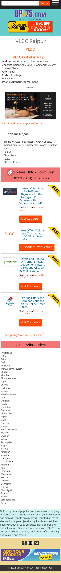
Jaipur (4, 381)
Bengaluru (6, 365)
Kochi (3, 502)
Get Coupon (30, 219)
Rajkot (4, 416)
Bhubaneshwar (8, 378)
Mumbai (5, 375)
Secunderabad (8, 499)
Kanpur (4, 477)
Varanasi (5, 480)
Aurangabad (7, 442)
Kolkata (4, 391)
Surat (3, 419)
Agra (3, 467)
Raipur (4, 359)
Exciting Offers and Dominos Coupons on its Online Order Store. (33, 302)
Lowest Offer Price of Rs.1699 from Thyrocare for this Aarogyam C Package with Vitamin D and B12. (31, 196)
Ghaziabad (6, 474)
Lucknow (5, 387)
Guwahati (6, 410)
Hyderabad (6, 352)
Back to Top (51, 568)
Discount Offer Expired (37, 247)
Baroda (4, 496)
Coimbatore (7, 461)
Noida (4, 403)
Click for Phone (29, 82)
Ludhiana (5, 458)
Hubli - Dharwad (9, 429)
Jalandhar (5, 454)
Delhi (3, 362)
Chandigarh (6, 490)
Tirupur (4, 493)
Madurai (5, 464)
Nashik (4, 448)
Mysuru (5, 432)
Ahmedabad (7, 413)
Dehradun (6, 483)
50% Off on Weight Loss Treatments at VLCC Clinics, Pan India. (32, 235)
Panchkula (6, 422)
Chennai (5, 384)
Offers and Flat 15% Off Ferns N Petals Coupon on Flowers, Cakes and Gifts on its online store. (32, 264)
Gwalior (5, 435)
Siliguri (4, 486)
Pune (3, 397)
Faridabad (6, 407)
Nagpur (4, 445)
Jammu (4, 426)
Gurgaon (5, 400)
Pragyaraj (5, 470)
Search (44, 3)
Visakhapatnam (8, 394)
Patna (4, 355)
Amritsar (5, 451)
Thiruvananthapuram (11, 368)
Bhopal (4, 371)
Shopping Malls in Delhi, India (23, 335)
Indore (4, 438)
